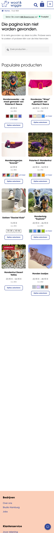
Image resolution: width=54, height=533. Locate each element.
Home (7, 11)
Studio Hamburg (11, 508)
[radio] (7, 116)
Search (36, 5)
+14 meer (14, 120)
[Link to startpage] (14, 4)
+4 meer (22, 175)
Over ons (7, 503)
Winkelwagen (41, 3)
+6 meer (48, 116)
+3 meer (48, 175)
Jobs (5, 512)
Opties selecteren (13, 125)
